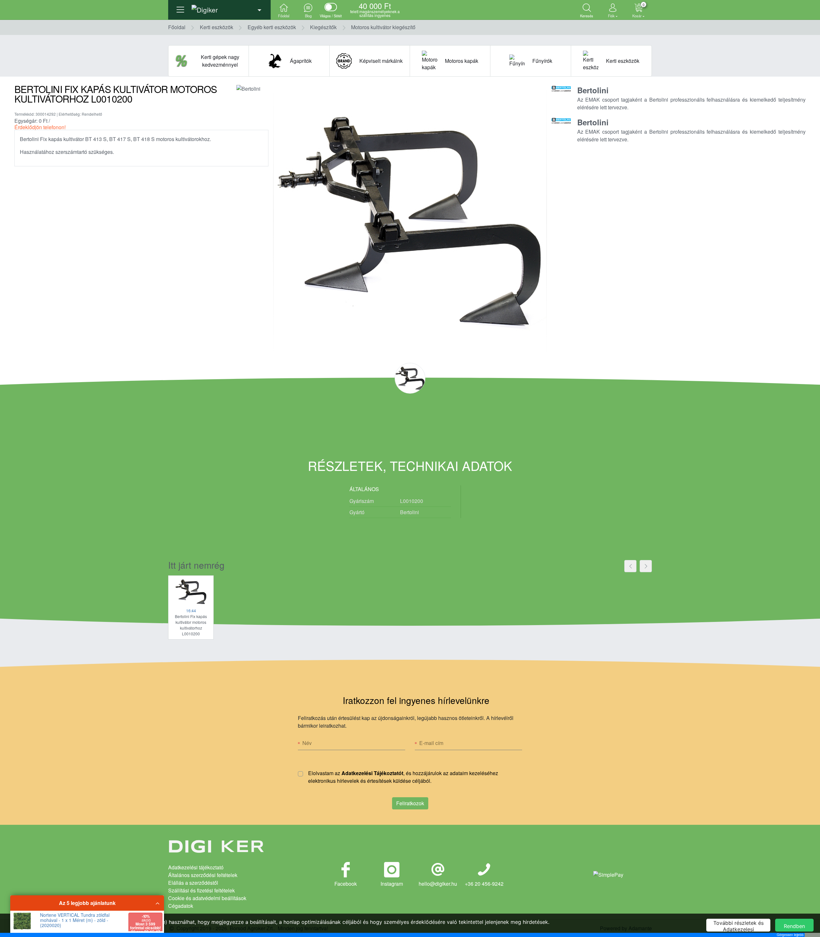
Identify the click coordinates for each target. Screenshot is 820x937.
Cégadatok (180, 905)
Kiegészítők (323, 27)
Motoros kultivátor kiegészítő (383, 27)
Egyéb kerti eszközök (272, 27)
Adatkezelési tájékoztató (196, 867)
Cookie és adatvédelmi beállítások (207, 898)
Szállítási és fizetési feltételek (201, 890)
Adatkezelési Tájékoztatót (372, 773)
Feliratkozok (410, 803)
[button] (219, 8)
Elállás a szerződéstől (193, 882)
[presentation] (630, 566)
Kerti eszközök (216, 27)
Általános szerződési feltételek (202, 875)
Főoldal (176, 27)
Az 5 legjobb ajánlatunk (87, 903)
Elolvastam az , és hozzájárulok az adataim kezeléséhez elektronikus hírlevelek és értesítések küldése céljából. (403, 776)
